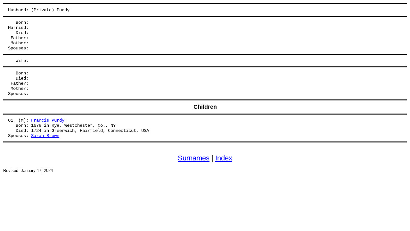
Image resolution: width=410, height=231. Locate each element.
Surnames (193, 158)
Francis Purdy (47, 120)
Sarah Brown (45, 135)
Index (223, 158)
